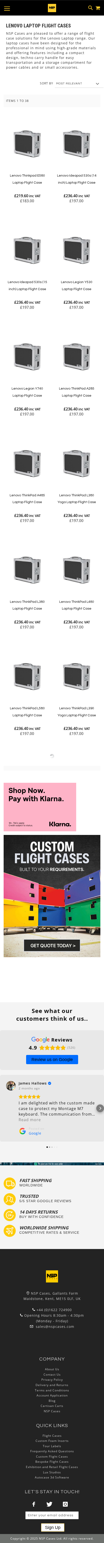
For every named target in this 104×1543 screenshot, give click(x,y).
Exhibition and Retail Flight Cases (52, 1467)
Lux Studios (52, 1472)
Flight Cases (52, 1436)
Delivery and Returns (52, 1385)
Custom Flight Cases (52, 1456)
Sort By (46, 83)
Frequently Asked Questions (52, 1451)
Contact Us (52, 1374)
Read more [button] (30, 1119)
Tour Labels (52, 1446)
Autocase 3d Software (52, 1477)
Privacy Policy (52, 1380)
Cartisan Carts (52, 1406)
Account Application (52, 1395)
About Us (52, 1369)
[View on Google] (11, 1086)
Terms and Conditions (52, 1390)
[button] (4, 1108)
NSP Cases (52, 1411)
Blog (52, 1401)
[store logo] (52, 8)
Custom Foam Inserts (52, 1441)
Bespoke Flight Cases (52, 1462)
